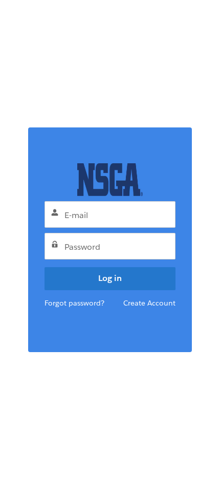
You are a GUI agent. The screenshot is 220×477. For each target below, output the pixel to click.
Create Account (149, 303)
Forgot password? (74, 303)
